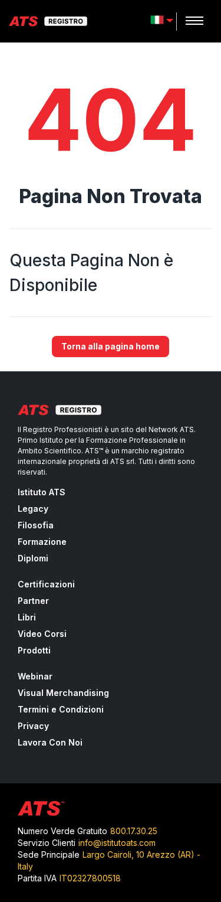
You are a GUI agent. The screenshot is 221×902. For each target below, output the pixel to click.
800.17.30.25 (133, 831)
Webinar (35, 676)
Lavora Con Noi (50, 742)
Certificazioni (46, 584)
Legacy (33, 509)
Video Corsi (42, 634)
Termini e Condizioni (61, 709)
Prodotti (34, 650)
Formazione (42, 542)
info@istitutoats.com (117, 843)
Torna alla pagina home (110, 346)
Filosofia (36, 525)
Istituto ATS (41, 492)
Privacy (33, 726)
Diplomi (33, 558)
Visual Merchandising (63, 693)
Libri (27, 617)
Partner (33, 601)
